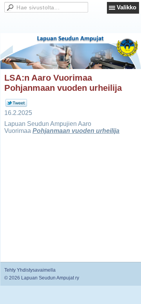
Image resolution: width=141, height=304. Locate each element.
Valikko (126, 7)
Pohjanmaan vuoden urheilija (76, 130)
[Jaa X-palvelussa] (16, 105)
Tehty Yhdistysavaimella (30, 270)
